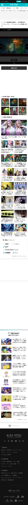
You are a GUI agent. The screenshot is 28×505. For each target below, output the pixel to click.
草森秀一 (7, 244)
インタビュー (15, 452)
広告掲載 (20, 473)
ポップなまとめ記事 (6, 454)
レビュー (9, 452)
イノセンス (16, 244)
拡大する (14, 59)
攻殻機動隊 (7, 252)
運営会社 (3, 480)
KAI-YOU (2, 10)
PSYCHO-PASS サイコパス (11, 249)
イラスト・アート (5, 463)
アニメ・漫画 (8, 10)
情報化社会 (9, 461)
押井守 (6, 247)
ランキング (14, 450)
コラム (20, 450)
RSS (23, 441)
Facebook (8, 441)
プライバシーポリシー (6, 477)
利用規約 (15, 475)
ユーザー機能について (6, 475)
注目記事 (9, 450)
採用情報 (10, 480)
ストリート (3, 466)
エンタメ (10, 466)
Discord (16, 441)
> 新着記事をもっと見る (22, 419)
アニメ (16, 252)
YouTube (12, 441)
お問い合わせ (14, 473)
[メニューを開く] (2, 5)
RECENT (14, 333)
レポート (3, 452)
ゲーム (18, 463)
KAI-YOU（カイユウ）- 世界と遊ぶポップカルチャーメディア (14, 5)
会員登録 (19, 1)
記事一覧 (3, 450)
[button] (1, 46)
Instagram (19, 441)
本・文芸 (3, 461)
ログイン (24, 1)
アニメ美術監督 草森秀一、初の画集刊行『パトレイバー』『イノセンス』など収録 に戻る (14, 24)
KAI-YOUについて (5, 473)
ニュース (14, 10)
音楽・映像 (13, 463)
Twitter (5, 441)
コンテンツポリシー (17, 477)
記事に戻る (14, 68)
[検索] (26, 4)
